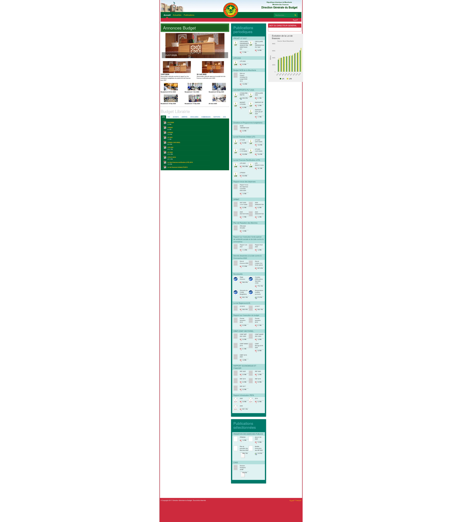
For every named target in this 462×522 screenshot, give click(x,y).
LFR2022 (170, 132)
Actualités (177, 15)
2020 (241, 398)
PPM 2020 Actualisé (243, 227)
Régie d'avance (242, 278)
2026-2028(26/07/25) (259, 203)
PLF (169, 117)
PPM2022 (242, 437)
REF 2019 (243, 379)
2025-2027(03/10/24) (244, 213)
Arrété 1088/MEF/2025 (244, 127)
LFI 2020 (170, 152)
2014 (256, 398)
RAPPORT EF (259, 102)
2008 (241, 406)
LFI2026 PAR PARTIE (243, 94)
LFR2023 (242, 172)
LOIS (163, 117)
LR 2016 (242, 306)
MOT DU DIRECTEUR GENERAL (283, 25)
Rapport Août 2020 (259, 246)
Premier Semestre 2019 (258, 320)
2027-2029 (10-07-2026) (243, 203)
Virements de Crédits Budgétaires (243, 292)
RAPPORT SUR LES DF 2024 (259, 111)
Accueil (167, 15)
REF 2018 (258, 379)
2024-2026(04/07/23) (259, 213)
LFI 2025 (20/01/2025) (258, 141)
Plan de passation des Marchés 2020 (244, 448)
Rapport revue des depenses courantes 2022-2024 (244, 187)
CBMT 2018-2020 (243, 356)
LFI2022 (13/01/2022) (173, 142)
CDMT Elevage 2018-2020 (259, 345)
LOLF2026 (170, 122)
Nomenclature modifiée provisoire (259, 292)
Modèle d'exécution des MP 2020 (259, 448)
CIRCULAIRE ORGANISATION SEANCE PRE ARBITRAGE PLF (245, 45)
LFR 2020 (170, 147)
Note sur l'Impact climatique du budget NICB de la (243, 77)
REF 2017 (243, 386)
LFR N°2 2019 (171, 157)
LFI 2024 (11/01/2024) (243, 150)
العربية (295, 20)
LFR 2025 (243, 163)
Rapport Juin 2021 (243, 246)
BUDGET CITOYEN (243, 103)
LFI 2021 (170, 137)
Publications (189, 15)
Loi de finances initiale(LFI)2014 (177, 167)
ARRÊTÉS (184, 117)
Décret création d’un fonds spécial (259, 263)
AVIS (224, 117)
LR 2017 (257, 306)
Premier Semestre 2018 (242, 320)
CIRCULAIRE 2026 (259, 94)
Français (298, 500)
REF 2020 (258, 371)
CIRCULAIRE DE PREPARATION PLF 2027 (259, 44)
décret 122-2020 (258, 438)
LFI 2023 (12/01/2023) (258, 150)
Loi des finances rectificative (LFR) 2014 (180, 162)
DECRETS (176, 117)
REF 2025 (243, 371)
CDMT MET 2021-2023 (243, 335)
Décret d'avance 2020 (244, 262)
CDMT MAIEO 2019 (244, 344)
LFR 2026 (243, 61)
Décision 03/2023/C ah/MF (243, 467)
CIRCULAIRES (194, 117)
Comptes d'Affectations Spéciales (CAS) (259, 280)
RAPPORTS (216, 117)
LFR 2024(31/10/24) (259, 164)
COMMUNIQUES (206, 117)
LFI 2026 (242, 140)
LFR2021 (170, 127)
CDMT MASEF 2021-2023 (259, 335)
